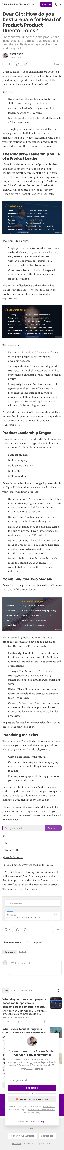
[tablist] (15, 952)
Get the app (47, 1135)
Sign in (57, 4)
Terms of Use (49, 1106)
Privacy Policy (34, 1112)
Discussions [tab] (26, 990)
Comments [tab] (9, 952)
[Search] (58, 991)
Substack (16, 1143)
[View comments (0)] (18, 64)
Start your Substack (23, 1135)
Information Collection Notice (41, 1109)
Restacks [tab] (22, 952)
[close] (55, 1037)
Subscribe (46, 4)
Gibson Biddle (16, 54)
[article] (32, 1010)
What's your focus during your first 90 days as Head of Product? (24, 1031)
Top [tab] (6, 990)
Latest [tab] (14, 990)
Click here (13, 865)
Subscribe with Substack (34, 1099)
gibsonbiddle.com (12, 858)
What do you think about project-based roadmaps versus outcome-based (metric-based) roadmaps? (24, 1003)
